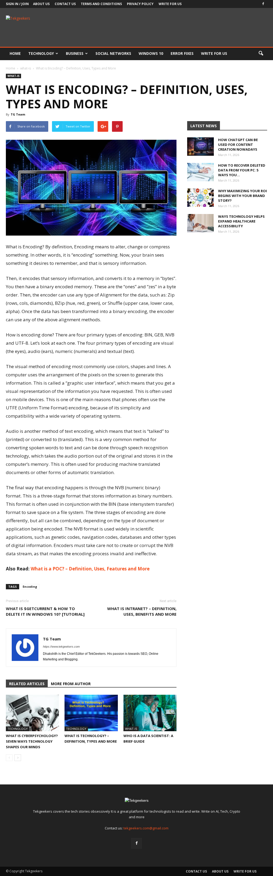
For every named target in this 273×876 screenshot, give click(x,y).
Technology (41, 53)
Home (15, 53)
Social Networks (113, 53)
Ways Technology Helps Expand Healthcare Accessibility (241, 221)
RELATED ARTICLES (27, 683)
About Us (41, 4)
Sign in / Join (17, 4)
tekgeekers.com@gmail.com (145, 828)
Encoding (30, 587)
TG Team (18, 114)
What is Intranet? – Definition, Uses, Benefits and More (141, 611)
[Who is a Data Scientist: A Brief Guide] (149, 713)
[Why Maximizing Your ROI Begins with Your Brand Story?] (200, 197)
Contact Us (65, 4)
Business (74, 53)
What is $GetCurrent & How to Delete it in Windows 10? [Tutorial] (45, 611)
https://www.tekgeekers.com (61, 646)
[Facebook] (263, 4)
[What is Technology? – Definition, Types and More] (91, 713)
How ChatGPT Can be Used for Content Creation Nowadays (238, 144)
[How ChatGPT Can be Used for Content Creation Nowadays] (200, 146)
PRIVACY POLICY (140, 4)
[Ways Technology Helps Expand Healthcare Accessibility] (200, 223)
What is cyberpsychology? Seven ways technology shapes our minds (32, 741)
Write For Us (170, 4)
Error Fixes (182, 53)
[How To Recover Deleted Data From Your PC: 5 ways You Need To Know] (200, 172)
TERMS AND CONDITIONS (101, 4)
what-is (13, 76)
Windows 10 (151, 53)
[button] (260, 53)
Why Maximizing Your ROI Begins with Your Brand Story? (242, 195)
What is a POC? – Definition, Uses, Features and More (90, 569)
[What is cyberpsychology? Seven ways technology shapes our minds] (32, 713)
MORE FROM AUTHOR (71, 683)
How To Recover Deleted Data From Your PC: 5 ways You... (241, 170)
